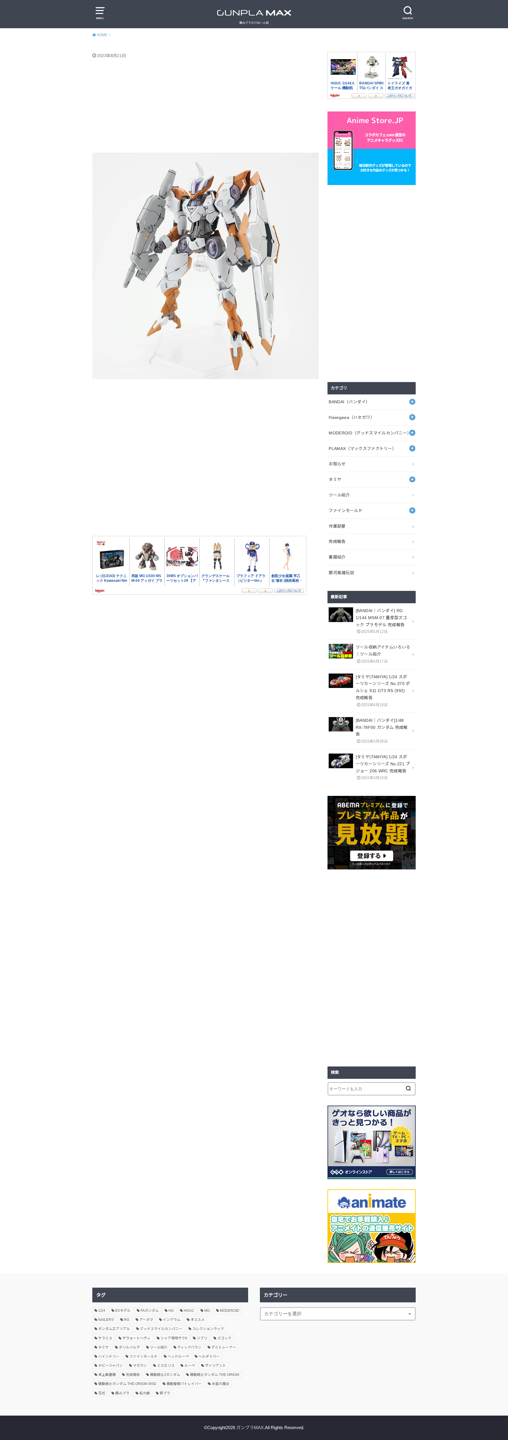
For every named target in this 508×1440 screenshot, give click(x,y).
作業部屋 (337, 526)
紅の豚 (144, 1393)
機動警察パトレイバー (184, 1384)
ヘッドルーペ (178, 1356)
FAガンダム (150, 1311)
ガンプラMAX (250, 1427)
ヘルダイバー (209, 1356)
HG (171, 1311)
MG (207, 1311)
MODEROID (229, 1311)
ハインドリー (108, 1356)
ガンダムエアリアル (114, 1329)
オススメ (197, 1320)
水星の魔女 (220, 1384)
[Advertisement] (205, 107)
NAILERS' (106, 1320)
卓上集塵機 (107, 1375)
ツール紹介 (339, 495)
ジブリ (202, 1338)
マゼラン (140, 1366)
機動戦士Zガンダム (165, 1375)
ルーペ (189, 1366)
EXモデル (123, 1311)
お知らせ (337, 463)
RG (126, 1320)
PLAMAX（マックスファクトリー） (362, 448)
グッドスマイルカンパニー (161, 1329)
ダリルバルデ (129, 1347)
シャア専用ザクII (174, 1338)
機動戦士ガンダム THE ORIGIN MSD (127, 1384)
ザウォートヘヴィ (136, 1338)
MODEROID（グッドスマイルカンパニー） (370, 433)
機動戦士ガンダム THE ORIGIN (214, 1375)
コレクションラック (208, 1329)
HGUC (189, 1311)
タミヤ (335, 479)
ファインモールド (345, 510)
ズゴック (224, 1338)
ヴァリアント (215, 1366)
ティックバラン (189, 1347)
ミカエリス (166, 1366)
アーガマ (146, 1320)
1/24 (101, 1311)
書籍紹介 (337, 557)
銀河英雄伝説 (341, 572)
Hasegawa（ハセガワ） (352, 417)
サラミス (105, 1338)
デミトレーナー (223, 1347)
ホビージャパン (110, 1366)
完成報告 (337, 541)
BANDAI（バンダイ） (349, 401)
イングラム (172, 1320)
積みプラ (122, 1393)
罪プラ (165, 1393)
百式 (101, 1393)
